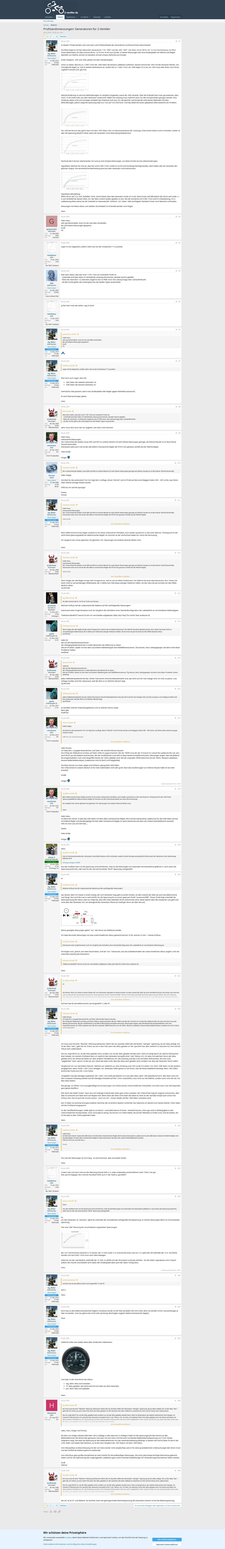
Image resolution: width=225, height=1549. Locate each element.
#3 (179, 243)
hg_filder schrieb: (69, 598)
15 (57, 36)
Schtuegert (55, 616)
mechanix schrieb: (69, 468)
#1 (179, 41)
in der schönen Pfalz (52, 296)
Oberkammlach (54, 427)
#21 (179, 976)
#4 (179, 271)
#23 (179, 1126)
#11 (179, 500)
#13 (179, 593)
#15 (179, 658)
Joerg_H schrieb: (68, 1201)
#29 (179, 1401)
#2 (179, 217)
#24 (179, 1168)
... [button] (53, 36)
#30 (179, 1470)
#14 (179, 621)
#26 (179, 1275)
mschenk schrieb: (69, 885)
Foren (60, 17)
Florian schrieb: (68, 723)
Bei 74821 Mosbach (52, 266)
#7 (179, 361)
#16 (179, 689)
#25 (179, 1196)
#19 (179, 845)
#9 (179, 433)
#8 (179, 407)
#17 (179, 718)
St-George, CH (54, 868)
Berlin (57, 487)
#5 (179, 302)
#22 (179, 1009)
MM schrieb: (67, 411)
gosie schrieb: (67, 662)
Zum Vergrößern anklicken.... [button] (121, 524)
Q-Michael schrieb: (69, 626)
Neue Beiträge (48, 21)
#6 (179, 330)
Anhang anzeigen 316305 (71, 862)
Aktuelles (48, 17)
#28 (179, 1338)
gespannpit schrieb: (69, 334)
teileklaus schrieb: (69, 365)
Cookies (68, 1537)
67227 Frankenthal (52, 456)
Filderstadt (55, 65)
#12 (179, 553)
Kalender (97, 17)
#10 (179, 463)
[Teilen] (176, 41)
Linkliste (107, 17)
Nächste (63, 36)
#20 (179, 874)
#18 (179, 789)
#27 (179, 1307)
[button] (54, 17)
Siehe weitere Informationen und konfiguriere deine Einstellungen (70, 1544)
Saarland (56, 237)
